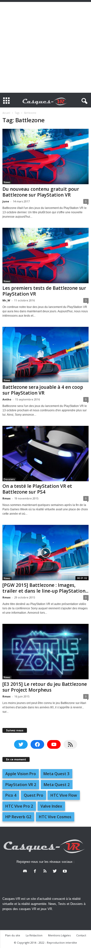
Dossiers (9, 479)
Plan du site (12, 935)
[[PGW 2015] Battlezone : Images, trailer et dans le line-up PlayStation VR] (45, 552)
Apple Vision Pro (20, 773)
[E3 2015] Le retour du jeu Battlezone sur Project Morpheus (44, 687)
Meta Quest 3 (56, 773)
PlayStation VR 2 (20, 784)
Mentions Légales (59, 935)
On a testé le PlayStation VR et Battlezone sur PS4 (37, 489)
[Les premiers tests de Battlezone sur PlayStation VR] (45, 255)
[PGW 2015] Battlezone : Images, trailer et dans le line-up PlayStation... (45, 588)
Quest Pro (33, 795)
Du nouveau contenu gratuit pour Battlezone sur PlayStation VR (40, 192)
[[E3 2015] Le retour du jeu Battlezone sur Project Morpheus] (45, 651)
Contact (81, 935)
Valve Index (51, 806)
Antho (6, 399)
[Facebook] (36, 871)
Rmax (6, 498)
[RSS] (46, 871)
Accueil (6, 113)
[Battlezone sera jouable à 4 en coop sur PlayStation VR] (45, 354)
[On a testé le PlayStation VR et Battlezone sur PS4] (45, 453)
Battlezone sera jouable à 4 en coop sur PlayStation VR (42, 390)
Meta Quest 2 (57, 784)
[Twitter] (56, 871)
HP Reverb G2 (18, 816)
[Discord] (26, 871)
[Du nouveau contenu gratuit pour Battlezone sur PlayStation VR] (45, 156)
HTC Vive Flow (63, 795)
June (5, 201)
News (7, 182)
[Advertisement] (45, 47)
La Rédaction (34, 935)
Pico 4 (10, 795)
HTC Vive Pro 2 (19, 806)
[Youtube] (65, 871)
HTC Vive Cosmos (55, 816)
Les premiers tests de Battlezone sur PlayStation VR (44, 291)
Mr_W (6, 300)
